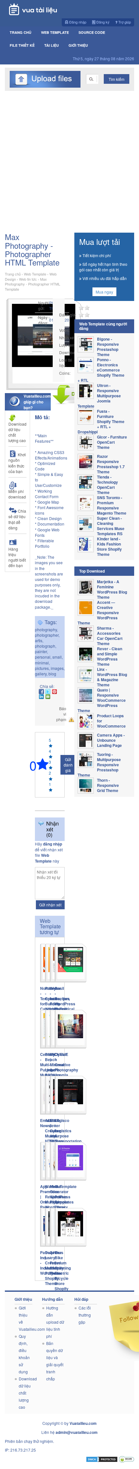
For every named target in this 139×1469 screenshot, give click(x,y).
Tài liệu (51, 45)
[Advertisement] (69, 163)
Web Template (55, 32)
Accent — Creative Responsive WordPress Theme (98, 612)
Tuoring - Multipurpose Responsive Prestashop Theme (99, 764)
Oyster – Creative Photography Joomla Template (66, 1067)
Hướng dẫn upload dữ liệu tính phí (55, 1322)
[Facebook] (41, 691)
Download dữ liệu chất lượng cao (17, 432)
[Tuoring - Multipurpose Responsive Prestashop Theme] (87, 760)
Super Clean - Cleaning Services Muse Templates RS (110, 525)
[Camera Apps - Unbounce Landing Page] (87, 740)
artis (38, 640)
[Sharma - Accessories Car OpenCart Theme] (87, 633)
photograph (45, 646)
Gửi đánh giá (68, 765)
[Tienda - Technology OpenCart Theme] (87, 482)
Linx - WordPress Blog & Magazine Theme (112, 677)
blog (52, 673)
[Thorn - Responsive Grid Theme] (87, 786)
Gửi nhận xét (50, 904)
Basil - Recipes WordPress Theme (65, 998)
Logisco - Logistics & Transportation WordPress (68, 1133)
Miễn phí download (17, 493)
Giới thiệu (78, 45)
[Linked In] (41, 696)
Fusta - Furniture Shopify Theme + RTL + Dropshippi (101, 421)
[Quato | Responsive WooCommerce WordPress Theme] (87, 695)
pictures (42, 668)
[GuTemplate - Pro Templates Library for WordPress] (70, 1161)
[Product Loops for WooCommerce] (87, 721)
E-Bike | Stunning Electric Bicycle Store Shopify (63, 1270)
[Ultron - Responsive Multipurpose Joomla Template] (87, 391)
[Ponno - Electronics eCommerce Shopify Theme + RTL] (87, 365)
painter (41, 651)
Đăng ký (102, 21)
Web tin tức (28, 279)
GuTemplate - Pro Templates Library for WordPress (66, 1202)
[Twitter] (47, 691)
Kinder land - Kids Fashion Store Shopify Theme (109, 546)
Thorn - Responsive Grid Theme (108, 785)
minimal (42, 662)
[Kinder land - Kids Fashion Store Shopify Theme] (87, 544)
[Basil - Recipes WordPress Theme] (70, 963)
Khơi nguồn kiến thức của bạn (17, 463)
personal (42, 657)
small (57, 657)
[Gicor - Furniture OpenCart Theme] (87, 442)
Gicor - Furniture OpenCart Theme (112, 442)
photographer (47, 635)
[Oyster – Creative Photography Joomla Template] (70, 1029)
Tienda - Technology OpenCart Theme (107, 484)
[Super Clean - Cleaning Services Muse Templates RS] (87, 524)
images (57, 668)
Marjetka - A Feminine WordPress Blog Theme (112, 589)
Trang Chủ (20, 32)
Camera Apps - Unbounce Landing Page (111, 740)
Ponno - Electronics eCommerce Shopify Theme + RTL (101, 370)
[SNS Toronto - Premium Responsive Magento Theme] (87, 503)
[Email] (47, 696)
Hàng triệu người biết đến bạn (17, 557)
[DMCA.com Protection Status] (102, 1458)
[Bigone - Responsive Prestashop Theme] (87, 344)
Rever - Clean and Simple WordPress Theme (109, 656)
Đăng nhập (77, 21)
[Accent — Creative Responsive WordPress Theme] (87, 608)
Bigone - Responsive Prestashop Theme (108, 346)
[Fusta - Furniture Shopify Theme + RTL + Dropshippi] (87, 417)
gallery (41, 673)
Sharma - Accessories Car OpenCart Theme (110, 635)
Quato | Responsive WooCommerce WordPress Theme (102, 700)
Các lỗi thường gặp (85, 1315)
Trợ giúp (124, 21)
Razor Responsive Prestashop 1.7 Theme (111, 464)
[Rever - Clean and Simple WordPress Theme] (87, 654)
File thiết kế (22, 45)
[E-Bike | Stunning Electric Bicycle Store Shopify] (70, 1227)
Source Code (92, 32)
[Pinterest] (54, 691)
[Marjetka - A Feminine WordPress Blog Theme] (87, 587)
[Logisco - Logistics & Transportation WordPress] (70, 1095)
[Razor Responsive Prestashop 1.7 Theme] (87, 462)
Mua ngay (104, 292)
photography (46, 629)
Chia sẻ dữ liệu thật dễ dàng (17, 519)
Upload (45, 79)
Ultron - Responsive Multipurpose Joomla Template (99, 395)
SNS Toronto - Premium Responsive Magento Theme (111, 505)
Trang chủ (13, 273)
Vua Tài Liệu (43, 9)
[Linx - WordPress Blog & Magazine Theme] (87, 675)
